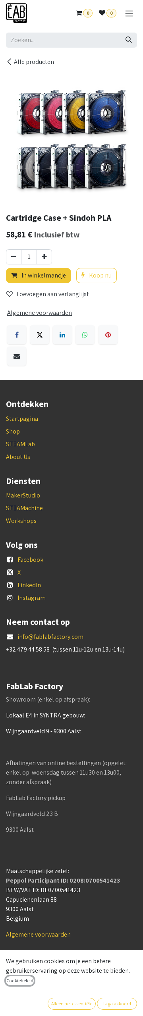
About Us (18, 457)
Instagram (31, 598)
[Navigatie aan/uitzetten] (129, 13)
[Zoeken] (128, 40)
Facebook (30, 559)
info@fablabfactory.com (50, 636)
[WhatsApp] (85, 334)
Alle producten (34, 62)
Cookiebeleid (19, 980)
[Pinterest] (108, 334)
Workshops (21, 521)
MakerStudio (23, 495)
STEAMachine (24, 508)
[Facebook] (16, 334)
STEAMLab (20, 444)
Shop (13, 431)
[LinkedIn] (62, 334)
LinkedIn (29, 585)
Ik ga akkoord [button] (117, 1003)
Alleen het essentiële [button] (71, 1003)
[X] (39, 334)
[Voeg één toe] (44, 256)
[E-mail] (16, 356)
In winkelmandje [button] (43, 275)
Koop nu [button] (100, 275)
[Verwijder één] (13, 256)
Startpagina (22, 418)
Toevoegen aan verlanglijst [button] (52, 294)
